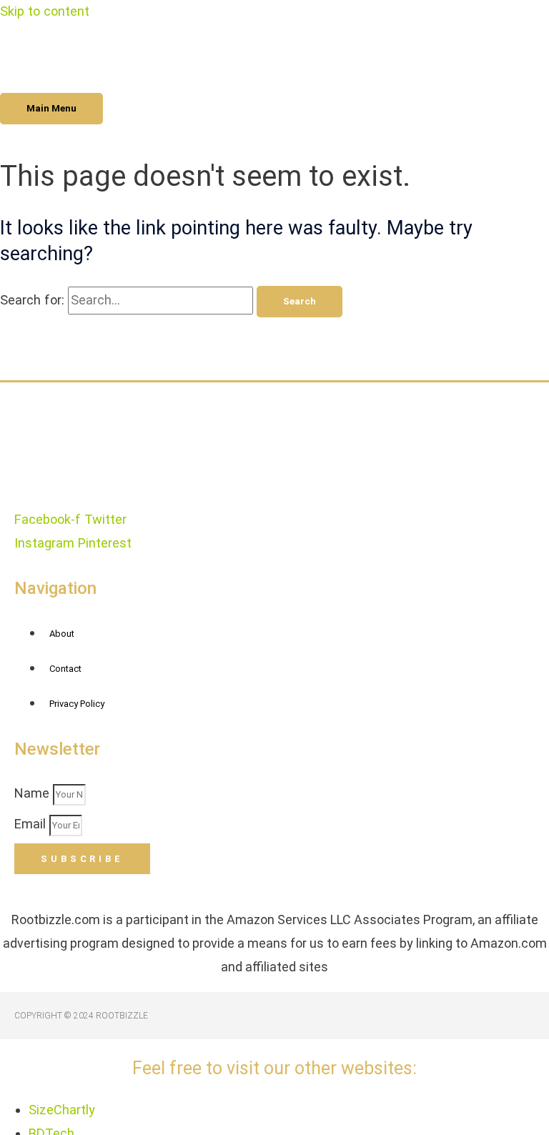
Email (31, 823)
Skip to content (44, 11)
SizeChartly (62, 1109)
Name (33, 793)
